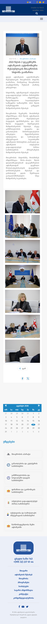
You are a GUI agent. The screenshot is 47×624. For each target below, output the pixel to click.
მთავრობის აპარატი (28, 59)
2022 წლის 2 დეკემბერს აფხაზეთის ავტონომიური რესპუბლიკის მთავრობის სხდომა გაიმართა (22, 67)
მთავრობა (23, 578)
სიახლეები (24, 586)
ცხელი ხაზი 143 (23, 558)
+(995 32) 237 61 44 (23, 561)
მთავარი (24, 571)
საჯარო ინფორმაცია (23, 590)
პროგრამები (23, 582)
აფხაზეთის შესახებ (23, 575)
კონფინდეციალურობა (23, 598)
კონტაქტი (23, 594)
